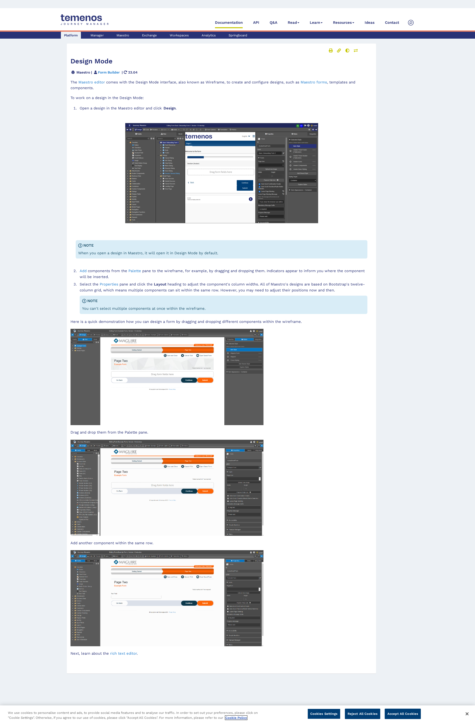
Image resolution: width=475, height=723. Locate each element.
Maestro (123, 35)
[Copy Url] (339, 50)
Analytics (209, 35)
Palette (134, 271)
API (256, 22)
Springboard (238, 35)
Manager (97, 35)
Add (83, 271)
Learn (315, 22)
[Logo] (85, 19)
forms (314, 82)
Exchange (149, 35)
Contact (392, 22)
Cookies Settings (324, 714)
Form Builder (109, 72)
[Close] (467, 713)
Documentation (229, 22)
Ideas (370, 22)
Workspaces (179, 35)
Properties (109, 284)
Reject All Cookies (363, 714)
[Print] (331, 50)
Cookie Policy (236, 718)
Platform (71, 35)
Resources (342, 22)
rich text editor (123, 653)
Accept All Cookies (402, 714)
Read (292, 22)
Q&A (273, 22)
